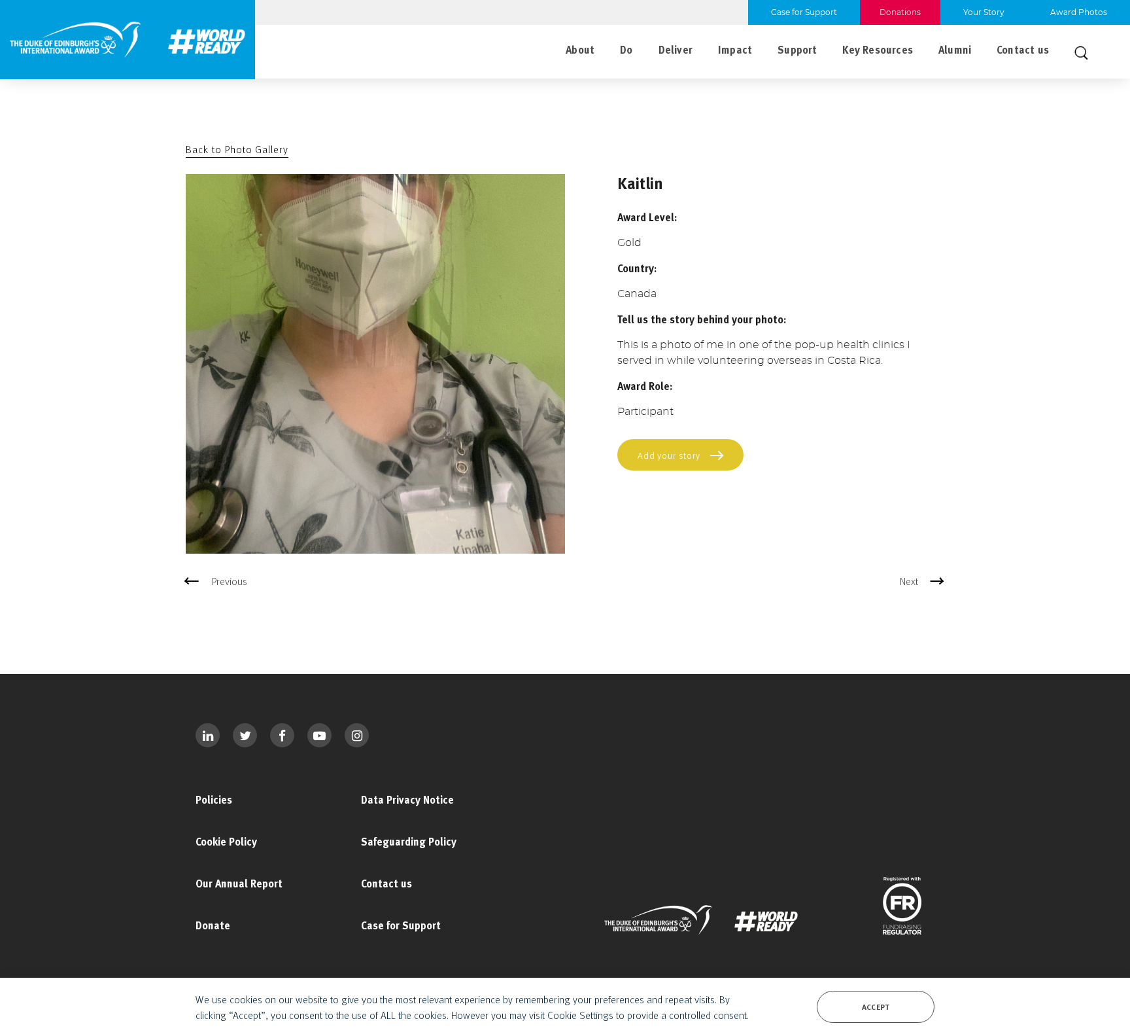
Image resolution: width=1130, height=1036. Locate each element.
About (580, 50)
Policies (214, 800)
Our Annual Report (239, 883)
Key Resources (877, 50)
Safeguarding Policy (408, 841)
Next (909, 581)
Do (626, 50)
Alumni (954, 50)
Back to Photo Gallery (237, 149)
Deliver (676, 50)
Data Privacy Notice (407, 800)
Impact (735, 50)
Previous (229, 581)
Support (797, 50)
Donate (213, 925)
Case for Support (401, 925)
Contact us (1023, 50)
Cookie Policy (226, 841)
